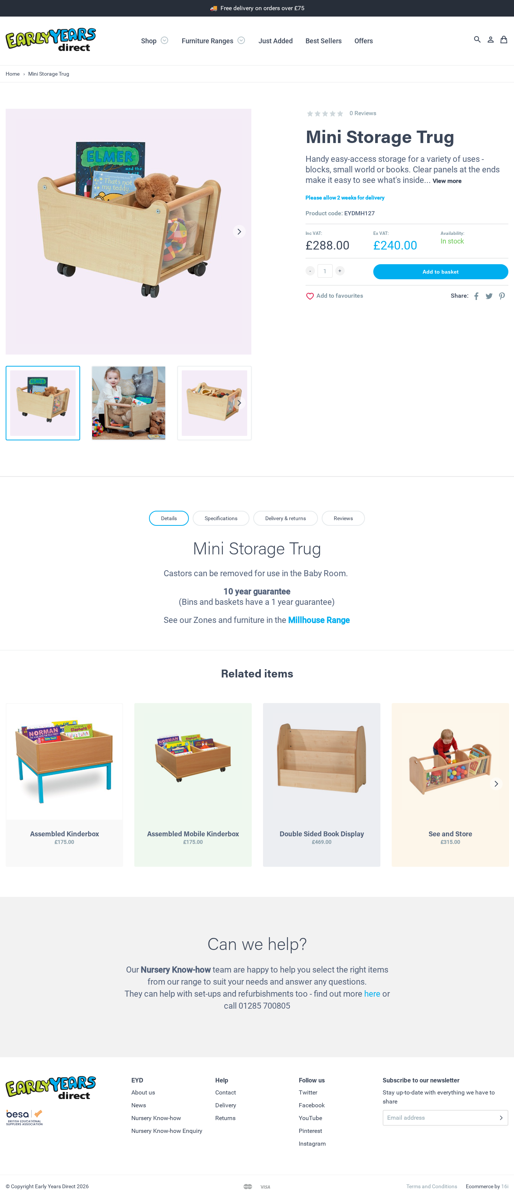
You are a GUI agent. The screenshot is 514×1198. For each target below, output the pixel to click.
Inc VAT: (314, 233)
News (138, 1105)
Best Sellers (324, 41)
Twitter (308, 1092)
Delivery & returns (285, 518)
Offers (363, 41)
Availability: (452, 233)
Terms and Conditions (431, 1186)
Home (13, 74)
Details (169, 518)
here (372, 994)
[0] (310, 113)
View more (447, 180)
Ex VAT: (381, 233)
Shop (149, 41)
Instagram (312, 1143)
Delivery (225, 1105)
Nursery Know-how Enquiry (166, 1130)
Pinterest (310, 1130)
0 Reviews (363, 113)
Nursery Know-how (156, 1118)
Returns (225, 1118)
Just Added (276, 41)
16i (504, 1186)
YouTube (310, 1118)
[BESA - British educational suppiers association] (24, 1119)
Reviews (343, 518)
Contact (225, 1092)
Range (337, 620)
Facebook (312, 1105)
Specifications (221, 518)
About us (143, 1092)
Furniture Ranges (208, 41)
